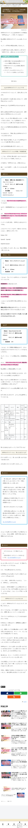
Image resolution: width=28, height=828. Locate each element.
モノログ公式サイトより (9, 522)
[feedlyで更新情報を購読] (20, 693)
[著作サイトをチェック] (7, 693)
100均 (3, 686)
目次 (12, 81)
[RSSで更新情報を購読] (14, 696)
